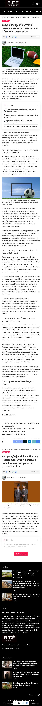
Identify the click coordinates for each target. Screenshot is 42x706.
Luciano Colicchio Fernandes (30, 423)
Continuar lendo (21, 554)
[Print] (15, 36)
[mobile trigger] (3, 3)
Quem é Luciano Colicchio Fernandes (13, 431)
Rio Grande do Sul (17, 577)
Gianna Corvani (10, 42)
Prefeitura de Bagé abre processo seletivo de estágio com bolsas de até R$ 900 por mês (26, 596)
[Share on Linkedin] (29, 441)
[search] (33, 3)
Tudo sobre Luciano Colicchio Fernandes (14, 434)
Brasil (14, 590)
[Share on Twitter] (9, 36)
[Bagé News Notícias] (12, 3)
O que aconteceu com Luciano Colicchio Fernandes (18, 429)
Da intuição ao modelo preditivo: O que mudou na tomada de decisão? (20, 110)
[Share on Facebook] (6, 36)
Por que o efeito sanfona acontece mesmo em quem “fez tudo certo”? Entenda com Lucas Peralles (26, 674)
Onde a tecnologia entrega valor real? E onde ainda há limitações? (21, 116)
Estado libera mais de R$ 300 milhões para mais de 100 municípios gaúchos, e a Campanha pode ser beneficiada (26, 573)
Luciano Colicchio (15, 423)
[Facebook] (37, 695)
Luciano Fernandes (8, 426)
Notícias (6, 20)
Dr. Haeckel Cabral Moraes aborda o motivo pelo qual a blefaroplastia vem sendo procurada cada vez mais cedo (25, 663)
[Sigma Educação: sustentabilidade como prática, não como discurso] (7, 685)
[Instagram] (39, 695)
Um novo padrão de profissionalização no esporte (21, 126)
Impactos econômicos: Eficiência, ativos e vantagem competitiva (18, 122)
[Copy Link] (12, 36)
